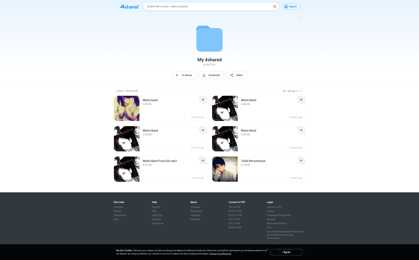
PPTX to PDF (235, 211)
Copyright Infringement (279, 215)
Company (195, 207)
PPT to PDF (234, 223)
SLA (269, 227)
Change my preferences (220, 254)
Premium (118, 207)
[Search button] (275, 6)
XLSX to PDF (235, 227)
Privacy (270, 211)
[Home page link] (129, 6)
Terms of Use (274, 207)
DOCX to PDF (235, 215)
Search (117, 211)
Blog (116, 219)
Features (156, 219)
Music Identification (277, 223)
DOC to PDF (234, 207)
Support (156, 207)
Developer (195, 219)
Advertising (196, 211)
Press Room (120, 215)
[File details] (126, 108)
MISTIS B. (211, 64)
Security (271, 219)
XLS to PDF (234, 219)
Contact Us (157, 223)
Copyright (195, 215)
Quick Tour (157, 215)
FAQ (154, 211)
